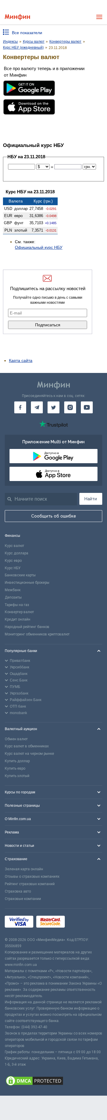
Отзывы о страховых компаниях (32, 876)
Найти (90, 498)
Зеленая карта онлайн (24, 869)
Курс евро (13, 561)
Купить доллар (17, 761)
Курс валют (14, 546)
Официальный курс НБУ (38, 247)
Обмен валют (16, 739)
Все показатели (27, 32)
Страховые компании (23, 899)
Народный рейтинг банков (27, 627)
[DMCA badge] (53, 1082)
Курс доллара (16, 553)
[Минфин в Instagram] (70, 407)
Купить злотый (17, 776)
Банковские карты (20, 575)
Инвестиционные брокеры (27, 582)
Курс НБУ (13, 568)
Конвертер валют (19, 612)
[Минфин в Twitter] (53, 407)
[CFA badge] (81, 922)
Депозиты (13, 597)
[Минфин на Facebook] (20, 407)
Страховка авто (18, 891)
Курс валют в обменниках (27, 746)
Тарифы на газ (17, 605)
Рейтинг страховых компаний (30, 884)
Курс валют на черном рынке (29, 754)
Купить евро (15, 768)
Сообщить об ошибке (53, 516)
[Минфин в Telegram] (37, 407)
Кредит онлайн (17, 619)
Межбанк (13, 590)
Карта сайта (20, 360)
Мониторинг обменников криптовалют (37, 634)
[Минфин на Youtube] (87, 407)
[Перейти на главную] (17, 17)
